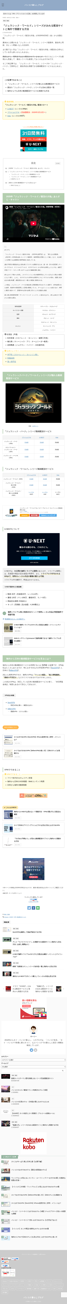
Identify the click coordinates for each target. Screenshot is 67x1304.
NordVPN (55, 668)
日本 (54, 1288)
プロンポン (5, 1288)
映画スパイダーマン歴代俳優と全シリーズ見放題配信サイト (32, 1078)
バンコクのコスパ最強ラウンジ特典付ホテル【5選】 (29, 1090)
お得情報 (42, 1281)
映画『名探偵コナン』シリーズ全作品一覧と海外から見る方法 (35, 966)
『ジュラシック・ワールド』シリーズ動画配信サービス (26, 176)
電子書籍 (5, 1292)
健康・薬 (36, 1288)
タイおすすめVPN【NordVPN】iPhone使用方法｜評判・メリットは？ (36, 1203)
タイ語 (50, 1285)
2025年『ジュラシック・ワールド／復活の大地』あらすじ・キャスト (29, 168)
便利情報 (29, 1288)
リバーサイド (20, 1288)
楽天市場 (34, 515)
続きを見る (17, 631)
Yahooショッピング (48, 515)
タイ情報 (28, 1285)
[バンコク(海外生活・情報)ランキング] (6, 1259)
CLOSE (57, 163)
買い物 (60, 1288)
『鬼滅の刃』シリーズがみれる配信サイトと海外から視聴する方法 (34, 1125)
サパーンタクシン (18, 1285)
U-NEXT (10, 109)
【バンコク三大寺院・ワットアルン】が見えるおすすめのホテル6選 (35, 1187)
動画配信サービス (21, 917)
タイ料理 (43, 1285)
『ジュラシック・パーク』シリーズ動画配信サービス (25, 174)
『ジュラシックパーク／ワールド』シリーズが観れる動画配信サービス (30, 171)
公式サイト (35, 426)
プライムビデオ (13, 112)
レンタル (31, 492)
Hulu (9, 116)
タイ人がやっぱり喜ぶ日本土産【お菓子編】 (27, 1161)
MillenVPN (14, 670)
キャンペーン (57, 1281)
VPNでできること (15, 185)
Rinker (25, 511)
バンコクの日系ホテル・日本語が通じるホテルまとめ (30, 1102)
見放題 (26, 442)
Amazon (24, 515)
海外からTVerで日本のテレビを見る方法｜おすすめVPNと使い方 (34, 1237)
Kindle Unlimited (14, 1281)
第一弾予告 (11, 362)
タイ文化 (36, 1285)
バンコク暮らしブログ (34, 5)
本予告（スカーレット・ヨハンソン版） (23, 355)
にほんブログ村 (33, 901)
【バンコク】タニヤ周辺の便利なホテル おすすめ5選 (30, 1229)
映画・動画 (7, 914)
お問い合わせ (42, 1254)
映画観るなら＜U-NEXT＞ (15, 619)
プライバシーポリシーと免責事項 (29, 1254)
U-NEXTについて (15, 179)
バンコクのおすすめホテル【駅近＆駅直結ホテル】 (29, 1170)
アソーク (49, 1281)
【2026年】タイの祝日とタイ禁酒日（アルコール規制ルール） (33, 1113)
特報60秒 (10, 358)
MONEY (23, 1281)
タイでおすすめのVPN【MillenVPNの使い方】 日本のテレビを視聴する (36, 1195)
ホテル (12, 1288)
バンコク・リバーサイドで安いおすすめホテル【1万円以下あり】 (34, 1220)
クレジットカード (7, 1285)
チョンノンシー (58, 1285)
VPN (15, 917)
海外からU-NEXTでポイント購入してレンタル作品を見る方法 (34, 976)
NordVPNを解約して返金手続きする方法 (27, 932)
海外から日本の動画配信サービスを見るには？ (22, 182)
